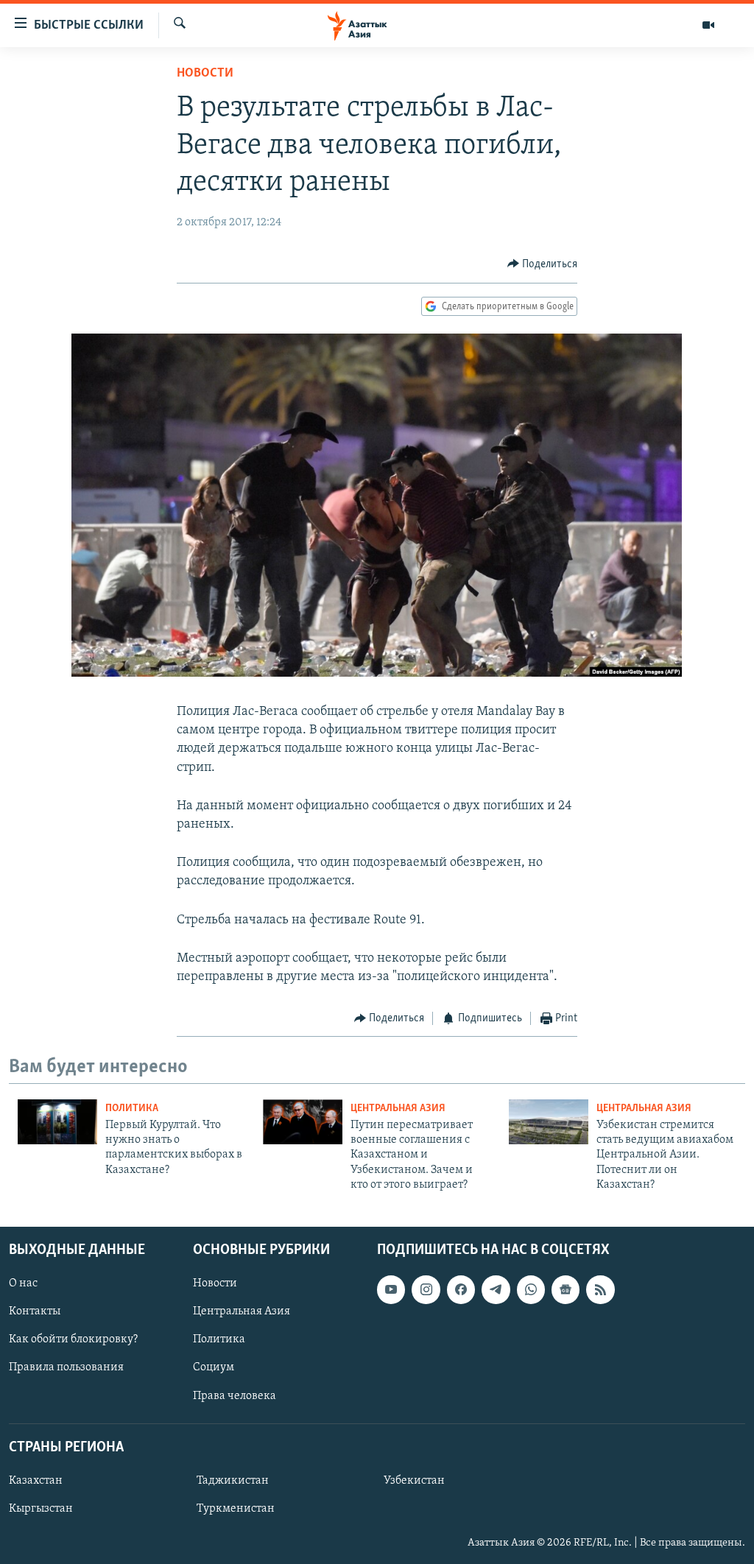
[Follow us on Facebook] (461, 1289)
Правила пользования (66, 1367)
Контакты (34, 1311)
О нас (23, 1283)
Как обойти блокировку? (73, 1339)
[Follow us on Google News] (565, 1289)
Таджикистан (233, 1481)
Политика (131, 1108)
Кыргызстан (41, 1509)
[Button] (542, 264)
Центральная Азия (397, 1108)
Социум (213, 1367)
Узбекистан (414, 1481)
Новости (205, 73)
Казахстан (36, 1481)
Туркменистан (236, 1509)
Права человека (234, 1395)
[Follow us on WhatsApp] (531, 1289)
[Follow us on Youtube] (391, 1289)
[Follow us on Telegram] (496, 1289)
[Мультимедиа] (708, 25)
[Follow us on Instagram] (426, 1289)
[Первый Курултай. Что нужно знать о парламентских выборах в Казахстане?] (57, 1121)
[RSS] (600, 1289)
